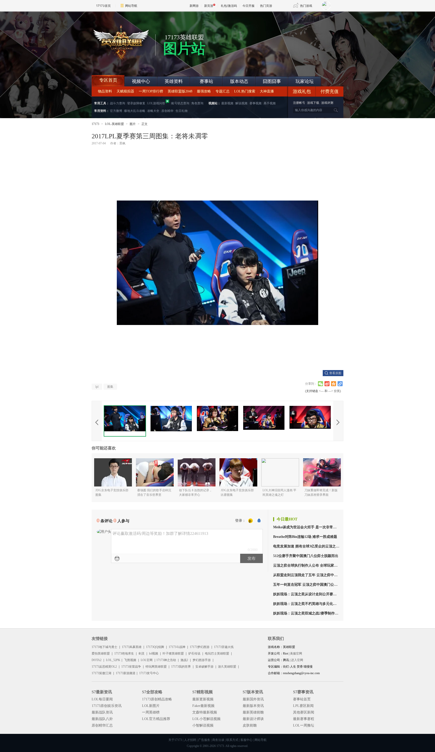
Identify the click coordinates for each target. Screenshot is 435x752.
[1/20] (125, 421)
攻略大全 (153, 111)
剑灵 (141, 653)
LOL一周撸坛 (303, 725)
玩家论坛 (305, 81)
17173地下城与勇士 (104, 647)
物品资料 (105, 91)
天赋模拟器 (125, 91)
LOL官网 (147, 660)
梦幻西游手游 (202, 660)
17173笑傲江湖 (101, 673)
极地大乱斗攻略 (134, 111)
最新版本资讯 (253, 706)
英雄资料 (174, 81)
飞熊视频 (130, 660)
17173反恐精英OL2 (104, 666)
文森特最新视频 (204, 712)
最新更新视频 (202, 699)
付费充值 (329, 91)
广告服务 (204, 740)
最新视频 (227, 103)
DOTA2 (96, 660)
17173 (95, 124)
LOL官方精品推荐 (156, 719)
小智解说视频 (202, 725)
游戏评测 (327, 103)
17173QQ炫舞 (155, 647)
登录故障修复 (136, 103)
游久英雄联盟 (227, 666)
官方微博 (116, 111)
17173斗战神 (177, 647)
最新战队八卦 (102, 719)
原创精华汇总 (102, 725)
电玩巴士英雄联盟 (217, 653)
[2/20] (171, 421)
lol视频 (153, 653)
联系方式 (232, 740)
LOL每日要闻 (102, 699)
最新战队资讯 (102, 712)
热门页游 (266, 6)
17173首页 (103, 6)
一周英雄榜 (151, 712)
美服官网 (296, 653)
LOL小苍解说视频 (206, 719)
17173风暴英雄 (131, 647)
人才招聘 (190, 740)
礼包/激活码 (229, 6)
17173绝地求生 (124, 653)
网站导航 (131, 6)
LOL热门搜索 (244, 91)
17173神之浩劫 (166, 660)
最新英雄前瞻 (253, 712)
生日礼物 (181, 111)
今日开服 (248, 6)
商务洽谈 (218, 740)
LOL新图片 (151, 706)
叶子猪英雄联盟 (173, 653)
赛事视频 (255, 103)
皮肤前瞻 (250, 725)
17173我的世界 (181, 666)
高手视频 (270, 103)
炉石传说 (194, 653)
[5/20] (310, 421)
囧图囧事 (272, 81)
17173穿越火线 (224, 647)
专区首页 (108, 80)
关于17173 (175, 740)
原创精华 (167, 111)
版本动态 (239, 81)
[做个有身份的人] (250, 521)
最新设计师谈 (253, 719)
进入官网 (297, 660)
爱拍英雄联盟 (101, 653)
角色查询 (197, 103)
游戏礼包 (302, 91)
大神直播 (267, 91)
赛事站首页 (302, 699)
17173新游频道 (125, 673)
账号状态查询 (180, 103)
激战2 (184, 660)
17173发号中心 (149, 673)
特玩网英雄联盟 (156, 666)
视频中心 (141, 81)
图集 (110, 386)
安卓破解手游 (204, 666)
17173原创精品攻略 (157, 699)
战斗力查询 (117, 103)
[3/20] (217, 421)
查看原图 (335, 373)
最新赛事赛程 (303, 719)
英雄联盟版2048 (180, 91)
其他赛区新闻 (303, 712)
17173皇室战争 (131, 666)
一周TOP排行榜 (151, 91)
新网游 (194, 6)
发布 (251, 558)
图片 (133, 124)
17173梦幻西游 (199, 647)
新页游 (208, 6)
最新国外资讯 (253, 699)
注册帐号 (299, 103)
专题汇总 (222, 91)
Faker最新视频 (203, 706)
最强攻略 (204, 91)
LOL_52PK (113, 660)
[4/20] (263, 421)
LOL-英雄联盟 (114, 124)
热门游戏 (306, 6)
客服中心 (246, 740)
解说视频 (241, 103)
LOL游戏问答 (156, 103)
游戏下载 (313, 103)
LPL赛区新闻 (303, 706)
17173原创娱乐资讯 (107, 706)
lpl (96, 386)
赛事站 (206, 81)
